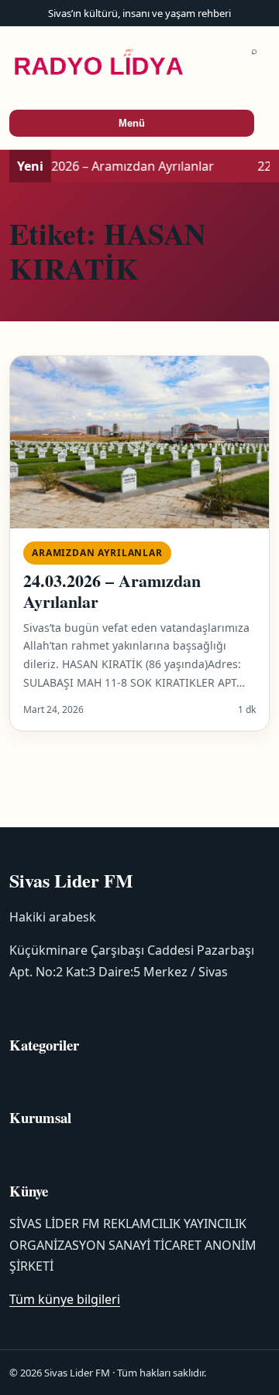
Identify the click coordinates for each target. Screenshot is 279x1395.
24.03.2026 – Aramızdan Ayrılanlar (112, 591)
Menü (132, 123)
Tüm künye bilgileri (64, 1299)
